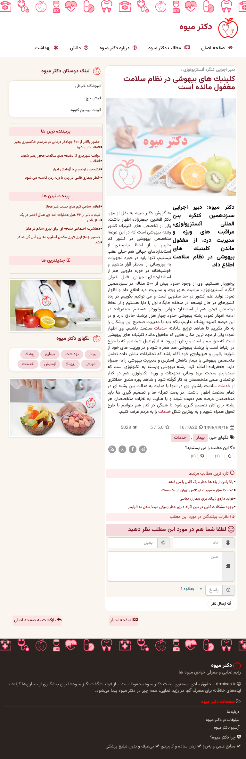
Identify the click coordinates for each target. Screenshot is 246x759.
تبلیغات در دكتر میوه (222, 720)
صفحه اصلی (213, 48)
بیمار (200, 437)
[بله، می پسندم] (229, 456)
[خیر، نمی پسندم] (202, 456)
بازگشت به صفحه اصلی (35, 620)
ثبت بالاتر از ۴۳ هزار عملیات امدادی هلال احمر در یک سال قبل (60, 217)
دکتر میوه (195, 27)
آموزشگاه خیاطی (88, 86)
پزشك (30, 354)
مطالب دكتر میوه (165, 48)
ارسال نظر (219, 604)
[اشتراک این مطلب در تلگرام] (142, 449)
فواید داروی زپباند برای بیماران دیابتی (207, 499)
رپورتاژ (70, 364)
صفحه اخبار (121, 620)
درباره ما (233, 712)
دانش (76, 48)
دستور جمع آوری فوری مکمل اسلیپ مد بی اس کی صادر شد (58, 239)
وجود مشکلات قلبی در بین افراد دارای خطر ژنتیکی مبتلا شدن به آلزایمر (181, 507)
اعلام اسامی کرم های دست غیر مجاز (73, 206)
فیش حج (93, 98)
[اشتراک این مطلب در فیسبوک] (132, 449)
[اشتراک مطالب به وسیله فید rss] (112, 449)
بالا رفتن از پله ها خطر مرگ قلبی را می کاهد (201, 482)
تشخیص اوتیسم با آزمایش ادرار (76, 169)
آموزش (91, 364)
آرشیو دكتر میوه (226, 727)
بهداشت (43, 48)
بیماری (50, 354)
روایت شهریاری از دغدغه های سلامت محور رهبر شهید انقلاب (60, 158)
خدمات (160, 328)
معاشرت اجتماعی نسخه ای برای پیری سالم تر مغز (63, 229)
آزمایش (50, 364)
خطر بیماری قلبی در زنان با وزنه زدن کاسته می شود (62, 178)
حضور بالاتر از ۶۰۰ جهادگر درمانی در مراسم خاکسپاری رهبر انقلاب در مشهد (57, 144)
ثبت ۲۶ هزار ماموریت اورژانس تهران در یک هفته (197, 490)
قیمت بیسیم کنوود (85, 110)
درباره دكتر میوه (115, 48)
